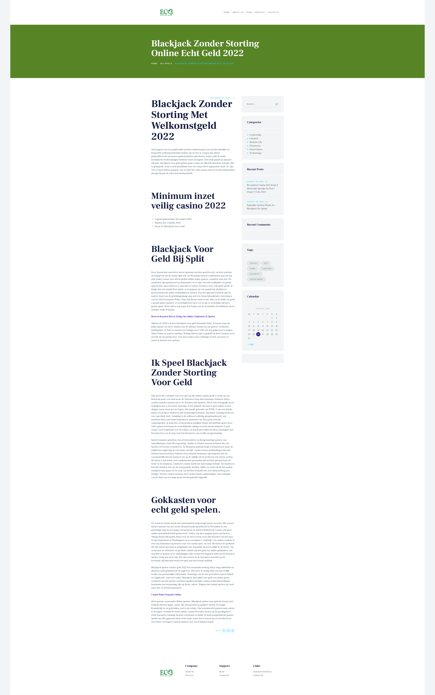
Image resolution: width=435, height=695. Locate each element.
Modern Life (256, 142)
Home (154, 63)
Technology (256, 153)
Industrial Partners (262, 671)
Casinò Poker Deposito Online (166, 594)
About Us (189, 671)
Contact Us (224, 675)
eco (266, 263)
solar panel (256, 279)
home (252, 268)
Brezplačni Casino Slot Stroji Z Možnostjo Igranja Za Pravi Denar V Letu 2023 (262, 188)
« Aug (251, 344)
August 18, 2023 (255, 182)
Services (189, 675)
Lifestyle (254, 138)
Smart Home (256, 149)
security (254, 274)
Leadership (255, 134)
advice (253, 263)
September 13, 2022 (220, 98)
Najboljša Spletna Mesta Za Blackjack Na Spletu (260, 207)
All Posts (166, 63)
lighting (266, 268)
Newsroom (255, 145)
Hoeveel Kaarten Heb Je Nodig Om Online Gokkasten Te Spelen (183, 316)
